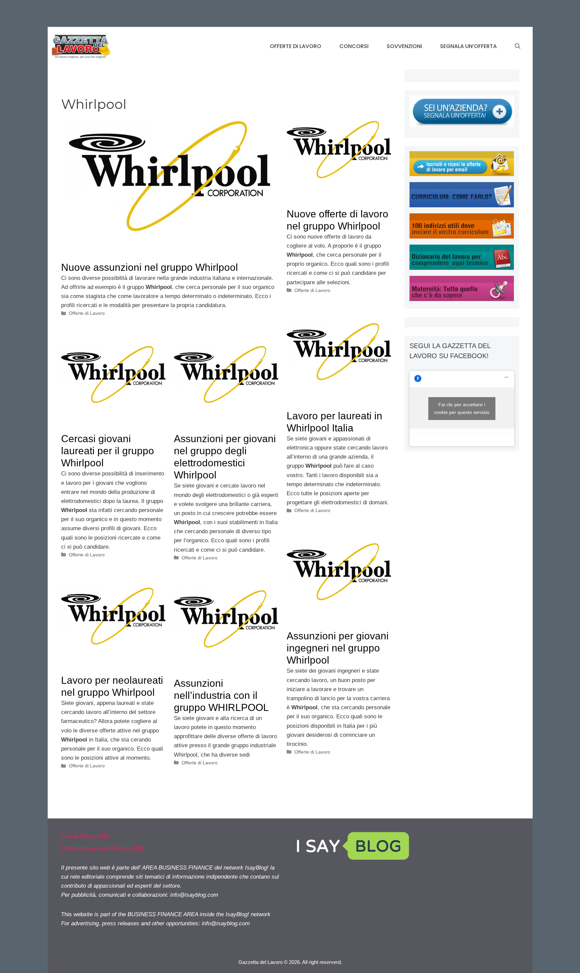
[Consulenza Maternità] (461, 299)
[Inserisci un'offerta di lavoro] (461, 125)
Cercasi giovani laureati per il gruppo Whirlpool (107, 450)
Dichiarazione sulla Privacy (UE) (102, 848)
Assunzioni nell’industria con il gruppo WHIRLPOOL (221, 695)
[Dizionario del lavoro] (461, 268)
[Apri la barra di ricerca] (517, 46)
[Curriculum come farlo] (461, 205)
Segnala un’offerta (468, 46)
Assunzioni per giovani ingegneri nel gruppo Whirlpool (338, 648)
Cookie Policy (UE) (85, 836)
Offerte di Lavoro (295, 46)
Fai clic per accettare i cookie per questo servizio (461, 408)
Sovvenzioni (404, 46)
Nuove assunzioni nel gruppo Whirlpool (149, 267)
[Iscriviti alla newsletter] (461, 174)
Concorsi (354, 46)
